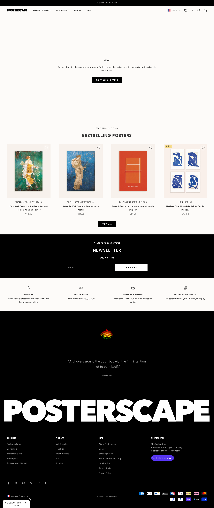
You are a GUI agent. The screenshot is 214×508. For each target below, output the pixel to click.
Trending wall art (14, 453)
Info (89, 10)
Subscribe (131, 267)
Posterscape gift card (16, 463)
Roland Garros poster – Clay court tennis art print (133, 208)
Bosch (59, 458)
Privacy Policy (105, 473)
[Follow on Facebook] (8, 483)
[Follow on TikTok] (38, 483)
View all (107, 224)
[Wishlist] (186, 10)
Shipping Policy (106, 453)
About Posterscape (107, 444)
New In (77, 10)
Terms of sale (105, 468)
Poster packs (13, 458)
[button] (16, 504)
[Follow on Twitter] (16, 483)
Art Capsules (62, 444)
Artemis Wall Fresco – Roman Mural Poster (81, 208)
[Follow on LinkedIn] (46, 483)
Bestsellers (62, 10)
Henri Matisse (62, 453)
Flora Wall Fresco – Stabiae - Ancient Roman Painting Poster (28, 208)
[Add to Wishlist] (46, 148)
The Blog (60, 449)
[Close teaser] (30, 499)
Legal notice (104, 463)
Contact (102, 449)
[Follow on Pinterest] (31, 483)
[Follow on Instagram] (23, 483)
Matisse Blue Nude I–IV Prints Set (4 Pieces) (185, 208)
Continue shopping (107, 80)
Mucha (59, 463)
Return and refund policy (110, 458)
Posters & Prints (42, 10)
